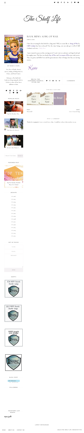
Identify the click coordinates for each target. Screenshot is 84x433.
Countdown (32, 80)
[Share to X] (47, 80)
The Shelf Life (67, 429)
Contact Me (21, 430)
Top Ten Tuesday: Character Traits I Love (14, 114)
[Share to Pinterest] (53, 80)
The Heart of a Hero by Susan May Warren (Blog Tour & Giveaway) (14, 130)
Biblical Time (35, 79)
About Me (11, 430)
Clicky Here (42, 48)
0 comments (71, 80)
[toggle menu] (5, 2)
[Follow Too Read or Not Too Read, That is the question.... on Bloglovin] (13, 381)
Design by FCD (77, 429)
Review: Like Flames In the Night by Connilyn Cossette (14, 147)
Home (4, 430)
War (38, 82)
